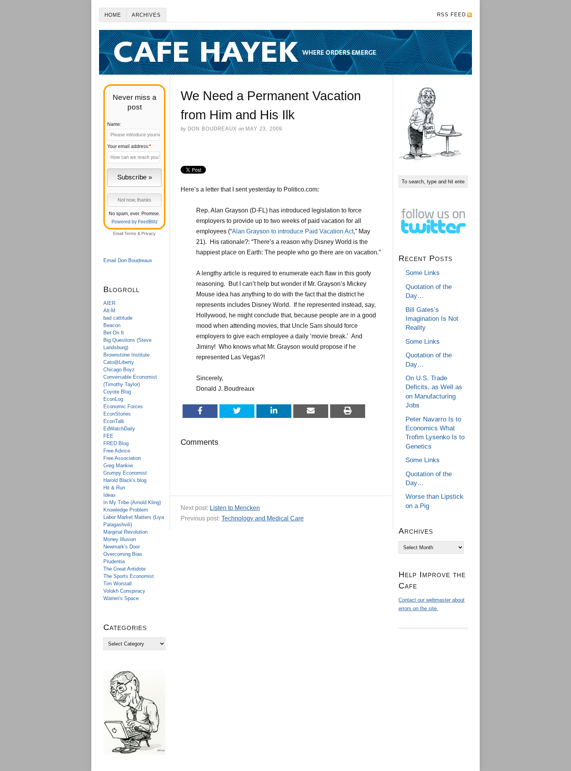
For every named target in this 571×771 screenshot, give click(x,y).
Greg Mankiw (118, 465)
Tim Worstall (117, 584)
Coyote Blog (117, 392)
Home (112, 15)
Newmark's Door (121, 547)
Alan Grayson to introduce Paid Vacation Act (292, 231)
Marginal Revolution (125, 532)
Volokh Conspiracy (124, 591)
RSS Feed (451, 14)
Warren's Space (121, 598)
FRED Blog (116, 443)
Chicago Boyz (119, 369)
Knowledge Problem (125, 510)
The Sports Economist (128, 576)
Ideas (109, 495)
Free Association (122, 458)
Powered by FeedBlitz (134, 222)
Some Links (423, 273)
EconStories (117, 414)
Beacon (111, 325)
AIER (109, 303)
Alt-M (109, 310)
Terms (130, 233)
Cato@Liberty (118, 362)
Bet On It (113, 333)
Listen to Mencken (235, 508)
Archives (146, 15)
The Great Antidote (124, 569)
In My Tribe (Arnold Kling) (132, 502)
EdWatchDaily (119, 429)
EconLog (113, 399)
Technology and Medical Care (262, 518)
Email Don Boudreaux (127, 260)
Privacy (148, 233)
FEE (108, 436)
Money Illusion (119, 539)
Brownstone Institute (126, 355)
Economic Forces (123, 406)
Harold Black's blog (124, 480)
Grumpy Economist (125, 473)
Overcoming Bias (122, 554)
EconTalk (113, 421)
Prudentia (114, 561)
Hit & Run (114, 488)
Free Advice (116, 451)
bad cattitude (117, 318)
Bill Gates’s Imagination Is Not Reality (432, 319)
